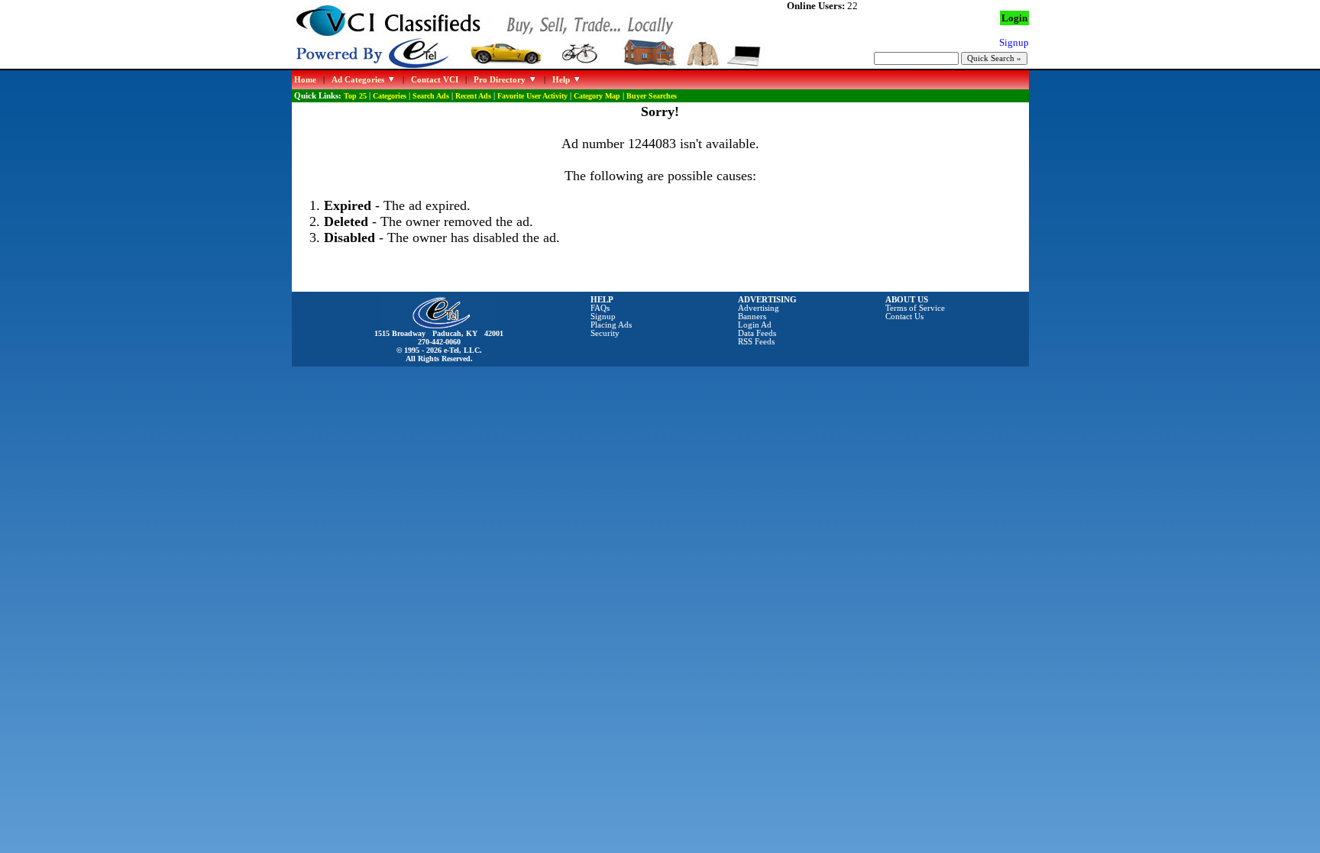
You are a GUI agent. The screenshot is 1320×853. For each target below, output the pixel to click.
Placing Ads (611, 325)
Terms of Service (915, 308)
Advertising (758, 308)
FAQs (600, 308)
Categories (389, 96)
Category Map (597, 96)
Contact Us (904, 316)
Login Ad (755, 325)
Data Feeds (757, 333)
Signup (603, 316)
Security (605, 333)
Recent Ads (473, 96)
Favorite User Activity (532, 96)
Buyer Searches (651, 96)
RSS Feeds (756, 342)
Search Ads (430, 96)
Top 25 (355, 96)
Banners (752, 316)
